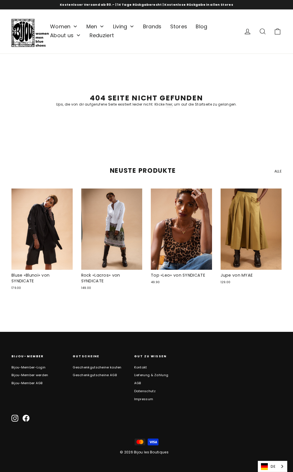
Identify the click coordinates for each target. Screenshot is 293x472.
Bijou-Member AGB (27, 383)
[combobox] (272, 466)
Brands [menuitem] (152, 26)
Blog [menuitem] (201, 26)
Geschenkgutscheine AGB (95, 375)
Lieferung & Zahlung (151, 375)
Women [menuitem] (60, 26)
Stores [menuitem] (178, 26)
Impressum (143, 399)
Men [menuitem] (91, 26)
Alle (278, 171)
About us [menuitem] (62, 35)
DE (273, 466)
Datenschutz (145, 391)
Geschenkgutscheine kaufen (97, 367)
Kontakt (140, 367)
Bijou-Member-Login (28, 367)
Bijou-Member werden (29, 375)
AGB (137, 383)
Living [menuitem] (120, 26)
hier (169, 104)
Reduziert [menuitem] (102, 35)
